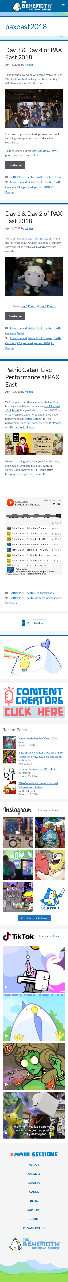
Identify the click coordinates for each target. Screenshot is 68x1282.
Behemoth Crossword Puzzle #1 (37, 769)
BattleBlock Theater (22, 176)
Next (38, 622)
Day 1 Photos (29, 306)
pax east (28, 187)
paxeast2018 (42, 187)
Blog (38, 592)
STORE (34, 1218)
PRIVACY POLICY (34, 1228)
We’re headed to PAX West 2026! (38, 738)
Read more (15, 165)
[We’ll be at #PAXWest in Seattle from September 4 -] (50, 832)
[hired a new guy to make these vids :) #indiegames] (50, 865)
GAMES (34, 1191)
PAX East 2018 (42, 238)
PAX (19, 187)
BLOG (34, 1200)
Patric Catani (33, 418)
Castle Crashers (44, 176)
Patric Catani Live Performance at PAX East (32, 377)
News (58, 176)
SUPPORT (34, 1209)
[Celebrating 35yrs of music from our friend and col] (18, 865)
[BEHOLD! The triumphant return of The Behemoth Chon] (18, 832)
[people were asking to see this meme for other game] (18, 897)
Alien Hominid (18, 182)
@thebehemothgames (48, 810)
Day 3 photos (40, 150)
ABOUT (34, 1164)
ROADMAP (34, 1182)
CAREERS (34, 1173)
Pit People (55, 422)
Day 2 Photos (48, 306)
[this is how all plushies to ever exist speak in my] (50, 897)
